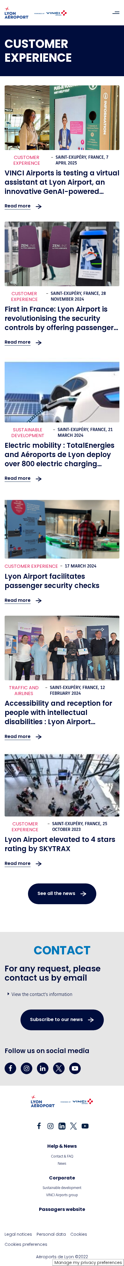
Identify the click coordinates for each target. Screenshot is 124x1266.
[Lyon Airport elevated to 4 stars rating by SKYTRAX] (62, 784)
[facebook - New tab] (10, 1068)
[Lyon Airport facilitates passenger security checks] (62, 526)
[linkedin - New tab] (42, 1068)
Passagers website (62, 1209)
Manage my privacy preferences (88, 1262)
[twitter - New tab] (59, 1068)
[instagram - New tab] (26, 1068)
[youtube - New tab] (75, 1068)
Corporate (62, 1178)
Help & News (62, 1146)
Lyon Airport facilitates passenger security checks (52, 581)
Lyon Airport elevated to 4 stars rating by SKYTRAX (60, 844)
